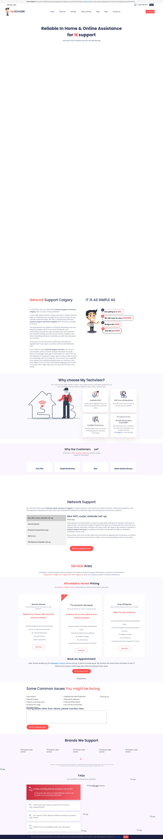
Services (73, 12)
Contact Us (116, 12)
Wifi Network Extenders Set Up (39, 542)
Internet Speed (33, 524)
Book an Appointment (81, 548)
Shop (97, 12)
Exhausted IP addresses (72, 699)
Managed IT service (58, 663)
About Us (62, 12)
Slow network (31, 696)
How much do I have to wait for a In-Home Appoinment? (51, 806)
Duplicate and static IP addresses (75, 696)
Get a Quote (150, 11)
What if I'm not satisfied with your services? (51, 827)
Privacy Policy (118, 837)
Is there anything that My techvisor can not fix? (53, 789)
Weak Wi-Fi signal (32, 699)
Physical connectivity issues (35, 702)
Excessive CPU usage (33, 705)
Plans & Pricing (86, 12)
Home (52, 12)
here (119, 432)
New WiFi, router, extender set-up (40, 518)
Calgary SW (66, 575)
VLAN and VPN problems (72, 702)
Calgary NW (47, 575)
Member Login (11, 5)
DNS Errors (32, 536)
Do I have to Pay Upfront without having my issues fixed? (54, 816)
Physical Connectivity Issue (38, 530)
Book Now (38, 647)
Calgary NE (57, 575)
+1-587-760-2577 (142, 5)
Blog (106, 12)
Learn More (85, 1)
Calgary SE (79, 575)
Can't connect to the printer (73, 705)
